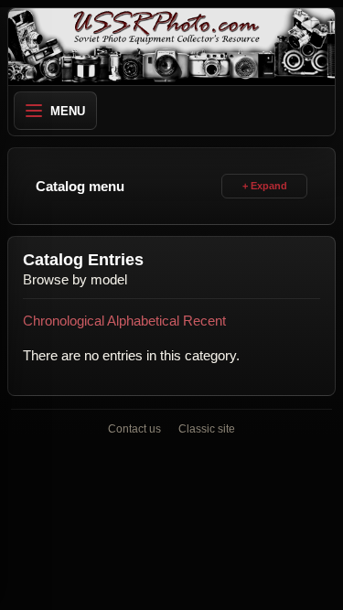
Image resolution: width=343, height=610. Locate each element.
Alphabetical (143, 320)
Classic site (206, 429)
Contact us (134, 429)
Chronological (63, 320)
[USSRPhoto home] (171, 46)
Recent (204, 320)
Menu (67, 111)
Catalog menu (80, 186)
